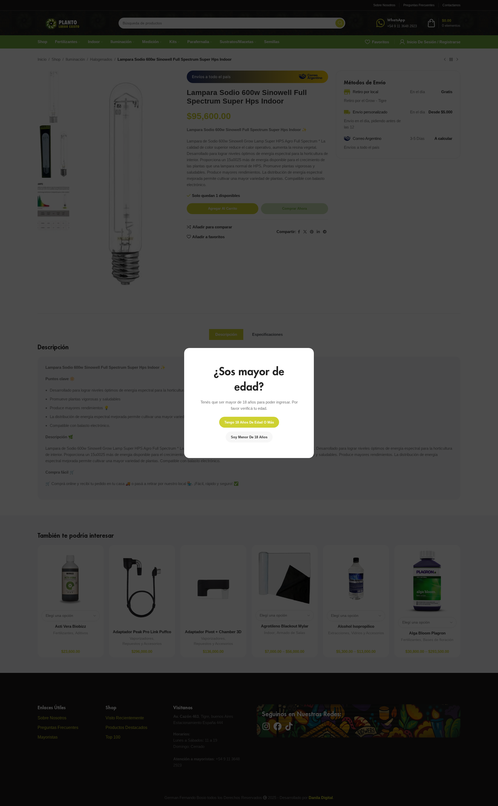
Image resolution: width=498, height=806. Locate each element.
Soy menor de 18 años (249, 437)
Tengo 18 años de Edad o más (249, 422)
